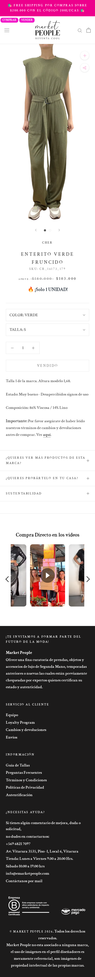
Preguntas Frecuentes (24, 772)
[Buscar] (80, 30)
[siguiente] (59, 230)
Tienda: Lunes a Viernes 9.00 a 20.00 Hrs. (39, 858)
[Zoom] (84, 55)
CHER (47, 243)
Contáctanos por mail (24, 881)
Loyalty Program (20, 722)
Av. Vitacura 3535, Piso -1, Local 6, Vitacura (42, 851)
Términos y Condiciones (26, 780)
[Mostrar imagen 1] (45, 230)
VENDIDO (47, 365)
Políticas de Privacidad (25, 787)
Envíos (11, 737)
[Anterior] (36, 230)
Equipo (12, 715)
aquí (47, 434)
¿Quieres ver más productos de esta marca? (45, 460)
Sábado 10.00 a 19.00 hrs (25, 866)
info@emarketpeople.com (27, 873)
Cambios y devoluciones (26, 729)
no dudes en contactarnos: (27, 836)
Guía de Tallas (18, 765)
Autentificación (19, 795)
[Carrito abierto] (88, 30)
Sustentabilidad (24, 494)
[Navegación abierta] (6, 30)
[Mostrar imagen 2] (50, 230)
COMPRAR (9, 20)
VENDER (27, 20)
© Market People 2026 (31, 931)
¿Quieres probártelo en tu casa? (42, 478)
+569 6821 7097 (18, 843)
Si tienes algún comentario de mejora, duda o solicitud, (43, 826)
